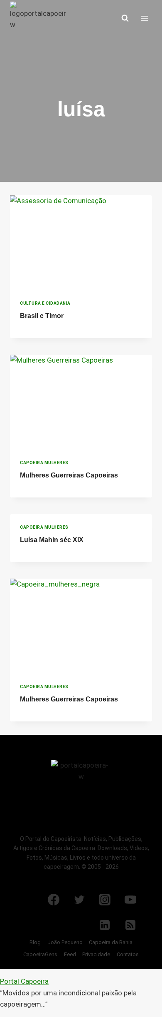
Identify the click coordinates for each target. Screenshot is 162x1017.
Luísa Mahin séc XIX (51, 539)
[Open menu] (144, 18)
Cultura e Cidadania (45, 303)
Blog (35, 942)
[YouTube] (130, 899)
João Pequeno (65, 942)
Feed (70, 954)
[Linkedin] (104, 925)
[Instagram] (104, 899)
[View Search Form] (125, 18)
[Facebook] (53, 899)
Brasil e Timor (42, 315)
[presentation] (81, 242)
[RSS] (130, 925)
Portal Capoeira (24, 981)
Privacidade (96, 954)
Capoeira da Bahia (111, 942)
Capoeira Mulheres (44, 462)
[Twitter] (79, 899)
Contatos (128, 954)
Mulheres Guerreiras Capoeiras (69, 475)
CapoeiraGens (40, 954)
